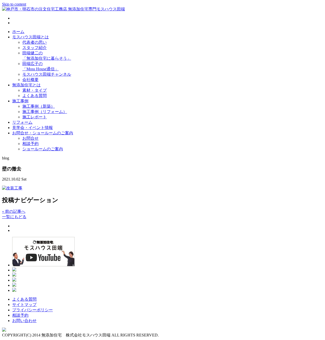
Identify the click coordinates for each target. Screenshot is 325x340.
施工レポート (34, 117)
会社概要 (30, 79)
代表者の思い (34, 42)
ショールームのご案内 (42, 149)
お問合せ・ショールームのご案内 (42, 133)
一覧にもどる (14, 217)
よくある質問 (34, 95)
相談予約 (30, 143)
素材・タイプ (34, 90)
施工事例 (20, 101)
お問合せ (30, 138)
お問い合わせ (24, 320)
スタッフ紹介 (34, 47)
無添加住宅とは (26, 85)
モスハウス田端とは (30, 37)
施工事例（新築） (38, 106)
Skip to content (14, 4)
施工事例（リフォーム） (44, 111)
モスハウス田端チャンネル (46, 74)
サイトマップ (24, 304)
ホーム (18, 31)
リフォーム (22, 122)
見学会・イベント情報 (32, 127)
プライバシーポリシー (32, 310)
